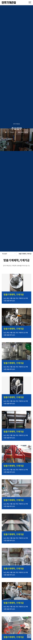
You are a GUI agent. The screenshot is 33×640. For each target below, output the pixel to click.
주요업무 (4, 254)
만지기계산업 (9, 2)
